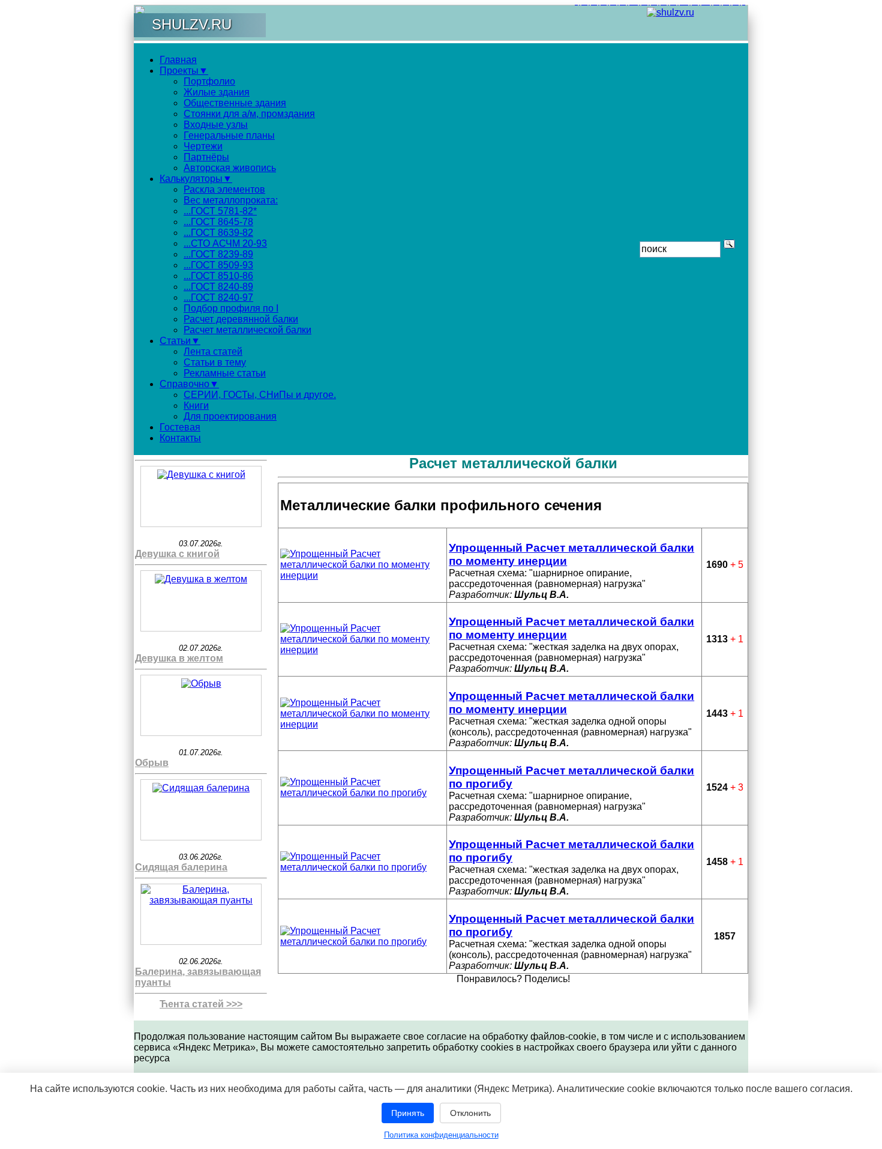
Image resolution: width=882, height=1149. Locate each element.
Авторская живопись (230, 168)
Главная (178, 60)
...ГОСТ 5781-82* (220, 211)
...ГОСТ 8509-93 (218, 265)
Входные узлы (216, 124)
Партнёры (206, 157)
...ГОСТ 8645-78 (218, 222)
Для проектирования (230, 416)
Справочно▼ (189, 384)
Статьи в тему (215, 362)
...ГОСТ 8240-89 (218, 287)
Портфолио (209, 81)
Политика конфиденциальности (441, 1134)
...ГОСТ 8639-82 (218, 233)
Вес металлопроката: (231, 200)
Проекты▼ (184, 70)
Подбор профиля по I (231, 308)
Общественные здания (235, 103)
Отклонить (470, 1113)
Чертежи (203, 146)
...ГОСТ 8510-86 (218, 276)
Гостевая (180, 427)
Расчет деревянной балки (241, 319)
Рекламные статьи (225, 373)
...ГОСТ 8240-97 (218, 297)
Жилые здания (217, 92)
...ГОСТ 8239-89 (218, 254)
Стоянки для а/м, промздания (249, 114)
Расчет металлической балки (247, 330)
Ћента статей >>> (201, 1004)
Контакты (180, 438)
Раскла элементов (224, 189)
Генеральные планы (229, 135)
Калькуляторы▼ (196, 178)
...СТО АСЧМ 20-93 (225, 243)
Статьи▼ (180, 341)
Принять (407, 1113)
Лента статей (213, 351)
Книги (196, 405)
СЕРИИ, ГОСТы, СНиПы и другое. (260, 395)
